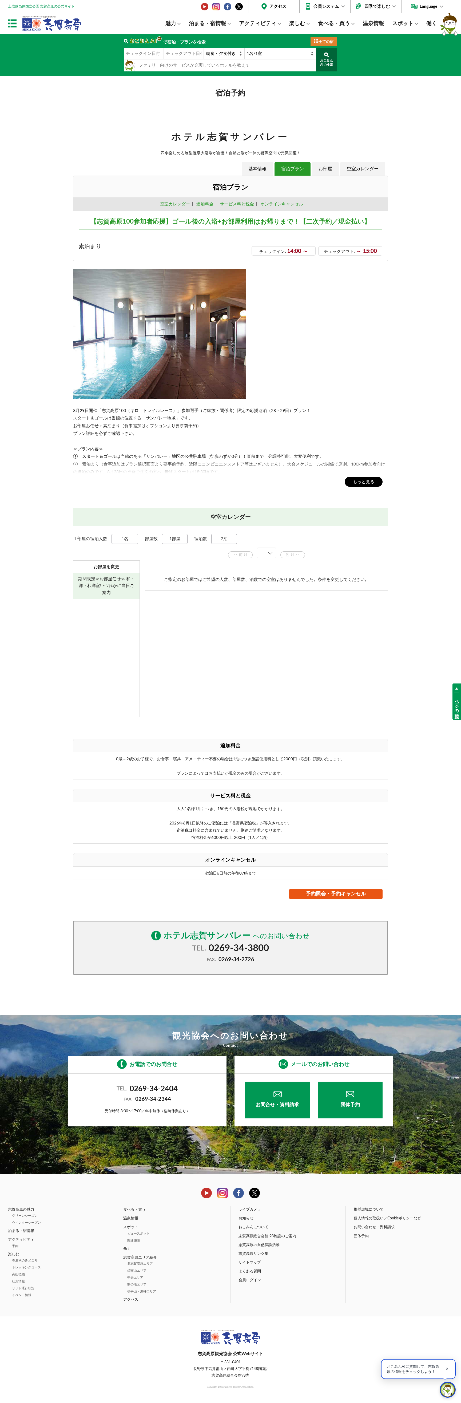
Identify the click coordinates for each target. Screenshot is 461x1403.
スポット (403, 23)
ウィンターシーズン (26, 1222)
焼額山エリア (136, 1270)
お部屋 (325, 169)
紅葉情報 (18, 1281)
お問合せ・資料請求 (277, 1104)
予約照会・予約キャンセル (336, 893)
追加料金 (205, 204)
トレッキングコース (26, 1267)
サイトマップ (250, 1262)
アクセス (278, 6)
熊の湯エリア (136, 1284)
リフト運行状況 (23, 1288)
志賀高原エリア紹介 (140, 1257)
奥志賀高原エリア (140, 1263)
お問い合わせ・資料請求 (374, 1227)
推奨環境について (369, 1209)
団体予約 (350, 1104)
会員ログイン (250, 1280)
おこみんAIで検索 (326, 62)
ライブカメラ (250, 1209)
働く (431, 23)
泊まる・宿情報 (207, 23)
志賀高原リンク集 (253, 1254)
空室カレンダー (363, 169)
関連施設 (133, 1240)
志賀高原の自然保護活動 (259, 1245)
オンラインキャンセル (280, 204)
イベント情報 (21, 1295)
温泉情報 (373, 23)
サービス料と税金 (237, 204)
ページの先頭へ (457, 706)
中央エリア (135, 1277)
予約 (15, 1246)
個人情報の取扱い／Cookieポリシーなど (387, 1218)
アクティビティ (257, 23)
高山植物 (18, 1274)
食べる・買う (334, 23)
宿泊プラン (292, 169)
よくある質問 (250, 1271)
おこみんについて (253, 1227)
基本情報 (257, 169)
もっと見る (363, 482)
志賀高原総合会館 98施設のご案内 (267, 1236)
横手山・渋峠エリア (141, 1291)
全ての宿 (326, 42)
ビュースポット (138, 1233)
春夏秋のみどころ (25, 1260)
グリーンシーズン (25, 1215)
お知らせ (246, 1218)
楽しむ (297, 23)
